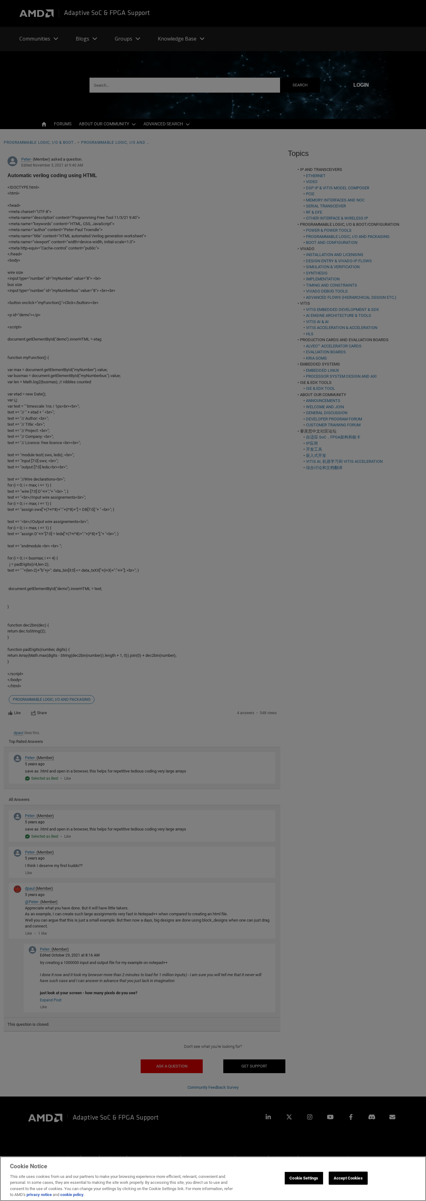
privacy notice (39, 1194)
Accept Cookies (348, 1178)
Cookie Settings (303, 1178)
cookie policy (72, 1194)
